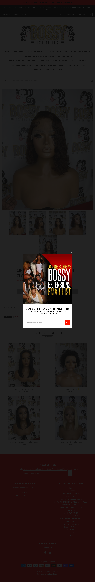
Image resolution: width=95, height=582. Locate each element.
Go (67, 322)
